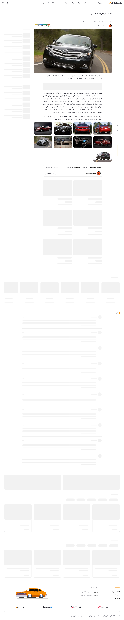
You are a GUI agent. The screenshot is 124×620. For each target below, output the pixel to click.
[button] (33, 593)
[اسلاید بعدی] (2, 518)
